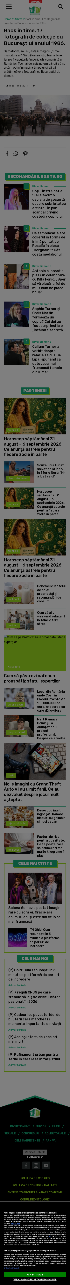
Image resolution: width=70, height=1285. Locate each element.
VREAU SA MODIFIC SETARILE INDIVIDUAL (34, 1279)
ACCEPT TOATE (35, 1274)
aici (50, 1236)
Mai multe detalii (15, 1223)
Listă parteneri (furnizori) (11, 1268)
